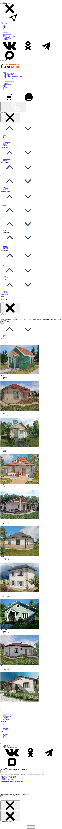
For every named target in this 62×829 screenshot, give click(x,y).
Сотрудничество (6, 37)
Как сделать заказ (6, 725)
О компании (5, 32)
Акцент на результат (19, 781)
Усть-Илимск (5, 143)
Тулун (4, 141)
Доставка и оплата (7, 34)
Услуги (4, 26)
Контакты (5, 30)
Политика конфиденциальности (7, 779)
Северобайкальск (6, 159)
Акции (4, 27)
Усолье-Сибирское (6, 142)
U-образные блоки (9, 74)
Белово (4, 245)
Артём (4, 276)
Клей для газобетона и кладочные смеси (13, 76)
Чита (4, 173)
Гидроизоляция (8, 82)
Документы (5, 39)
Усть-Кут (5, 144)
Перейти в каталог (4, 824)
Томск (4, 216)
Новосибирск (5, 203)
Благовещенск (6, 292)
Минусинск (5, 189)
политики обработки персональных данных (35, 774)
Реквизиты (2, 778)
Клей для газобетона (7, 716)
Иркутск (4, 136)
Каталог (4, 25)
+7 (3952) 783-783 (4, 23)
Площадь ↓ (5, 336)
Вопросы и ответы (7, 38)
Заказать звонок (4, 60)
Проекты (5, 28)
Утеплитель (7, 83)
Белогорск (5, 291)
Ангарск (4, 134)
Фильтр (2, 322)
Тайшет (4, 140)
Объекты (5, 29)
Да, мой (9, 3)
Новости (4, 35)
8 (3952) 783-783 (6, 745)
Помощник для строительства (9, 36)
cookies (11, 826)
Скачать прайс (6, 729)
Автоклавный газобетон (8, 714)
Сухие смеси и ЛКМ (9, 78)
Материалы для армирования (11, 79)
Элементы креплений (9, 81)
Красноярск (5, 188)
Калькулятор (5, 728)
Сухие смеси (5, 718)
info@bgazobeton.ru (7, 746)
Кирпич (7, 75)
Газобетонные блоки (9, 73)
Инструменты (8, 84)
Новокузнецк (5, 247)
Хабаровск (5, 262)
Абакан (4, 230)
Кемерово (5, 246)
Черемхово (5, 145)
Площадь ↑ (5, 335)
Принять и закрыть (31, 826)
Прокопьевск (5, 248)
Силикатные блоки (9, 77)
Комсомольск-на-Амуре (8, 261)
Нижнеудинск (6, 137)
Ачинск (4, 187)
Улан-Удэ (5, 160)
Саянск (4, 138)
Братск (4, 135)
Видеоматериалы (6, 738)
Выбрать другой (4, 3)
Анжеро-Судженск (7, 243)
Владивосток (5, 277)
